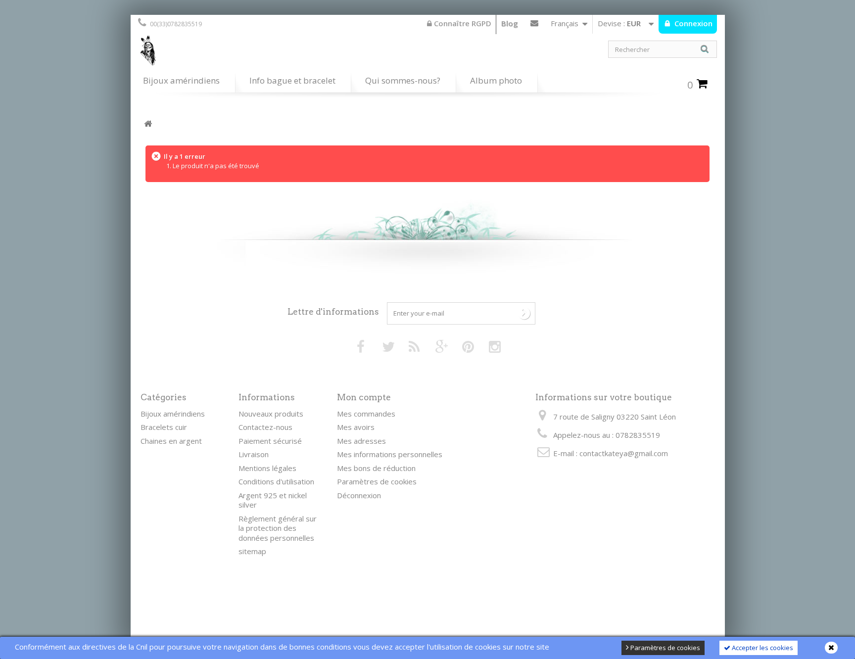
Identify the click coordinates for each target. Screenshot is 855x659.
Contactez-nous (534, 25)
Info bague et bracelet (292, 80)
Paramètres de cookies (664, 647)
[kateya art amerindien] (279, 53)
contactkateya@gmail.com (623, 453)
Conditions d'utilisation (276, 481)
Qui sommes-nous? (402, 80)
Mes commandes (366, 414)
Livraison (253, 454)
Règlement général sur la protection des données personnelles (277, 528)
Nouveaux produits (270, 414)
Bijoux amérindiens (181, 80)
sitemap (252, 551)
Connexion (692, 23)
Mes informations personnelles (389, 454)
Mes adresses (361, 441)
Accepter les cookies (761, 647)
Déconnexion (359, 495)
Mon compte (364, 397)
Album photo (496, 80)
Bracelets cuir (164, 427)
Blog (509, 23)
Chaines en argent (171, 441)
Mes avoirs (356, 427)
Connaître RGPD (461, 23)
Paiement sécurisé (270, 441)
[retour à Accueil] (148, 124)
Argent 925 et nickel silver (272, 500)
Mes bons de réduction (376, 468)
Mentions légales (267, 468)
